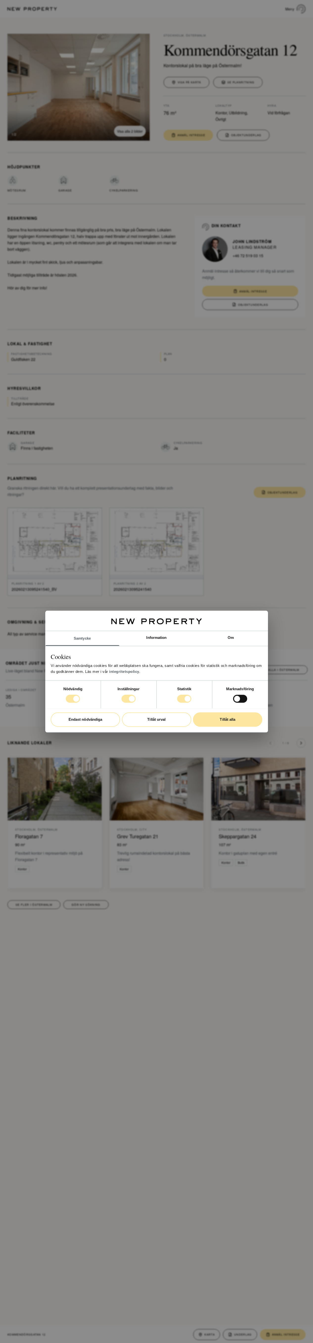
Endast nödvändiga (85, 719)
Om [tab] (231, 637)
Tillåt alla (227, 719)
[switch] (128, 699)
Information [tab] (156, 637)
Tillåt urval (156, 719)
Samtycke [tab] (82, 638)
